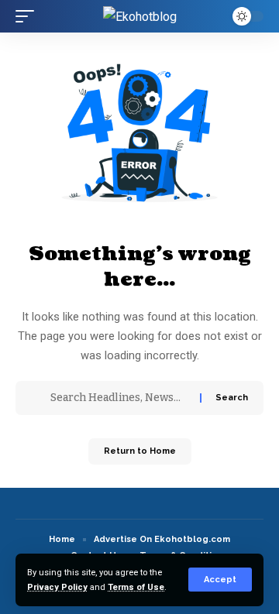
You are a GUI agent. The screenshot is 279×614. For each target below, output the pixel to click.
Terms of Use (136, 587)
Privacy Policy (57, 587)
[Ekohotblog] (140, 16)
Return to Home (140, 451)
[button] (220, 580)
